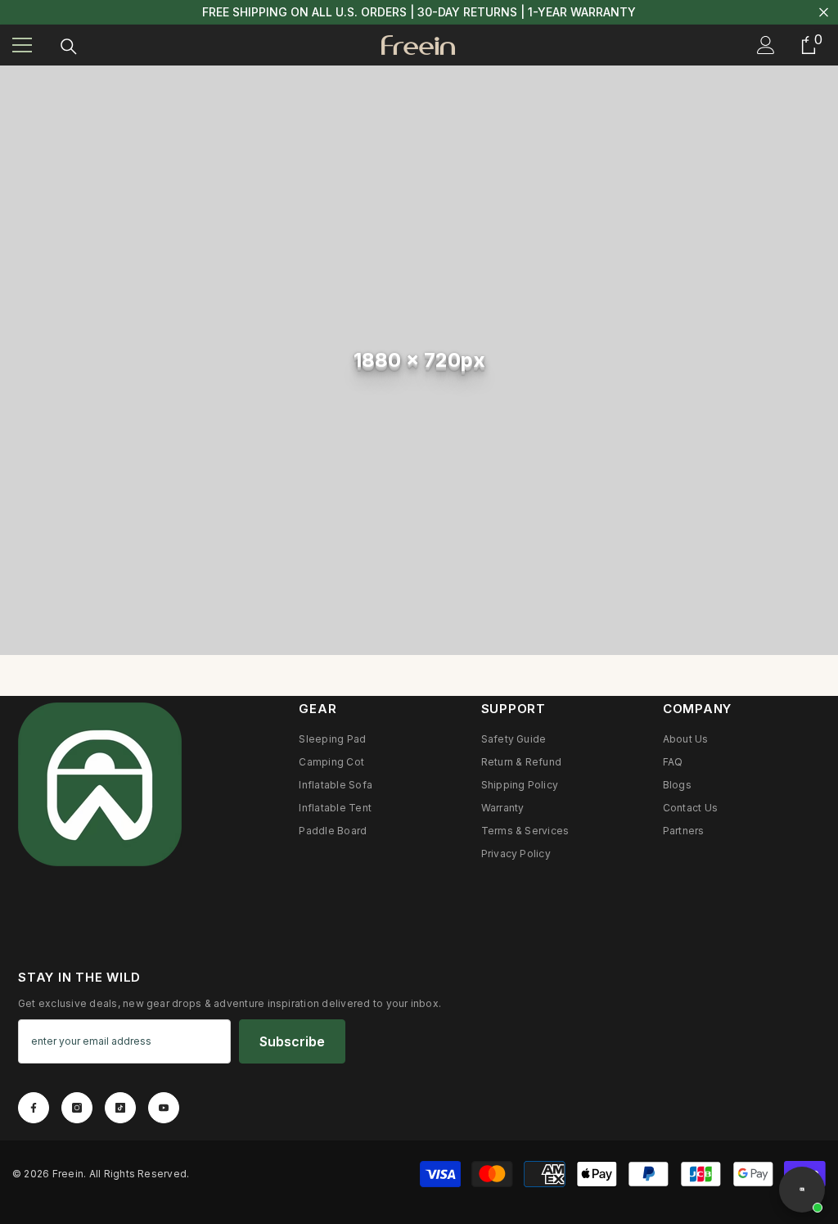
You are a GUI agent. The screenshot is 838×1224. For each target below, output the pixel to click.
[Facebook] (33, 1107)
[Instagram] (76, 1107)
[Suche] (69, 46)
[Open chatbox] (802, 1190)
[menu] (22, 45)
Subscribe (292, 1041)
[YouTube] (163, 1107)
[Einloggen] (766, 45)
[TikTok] (120, 1107)
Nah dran (824, 13)
